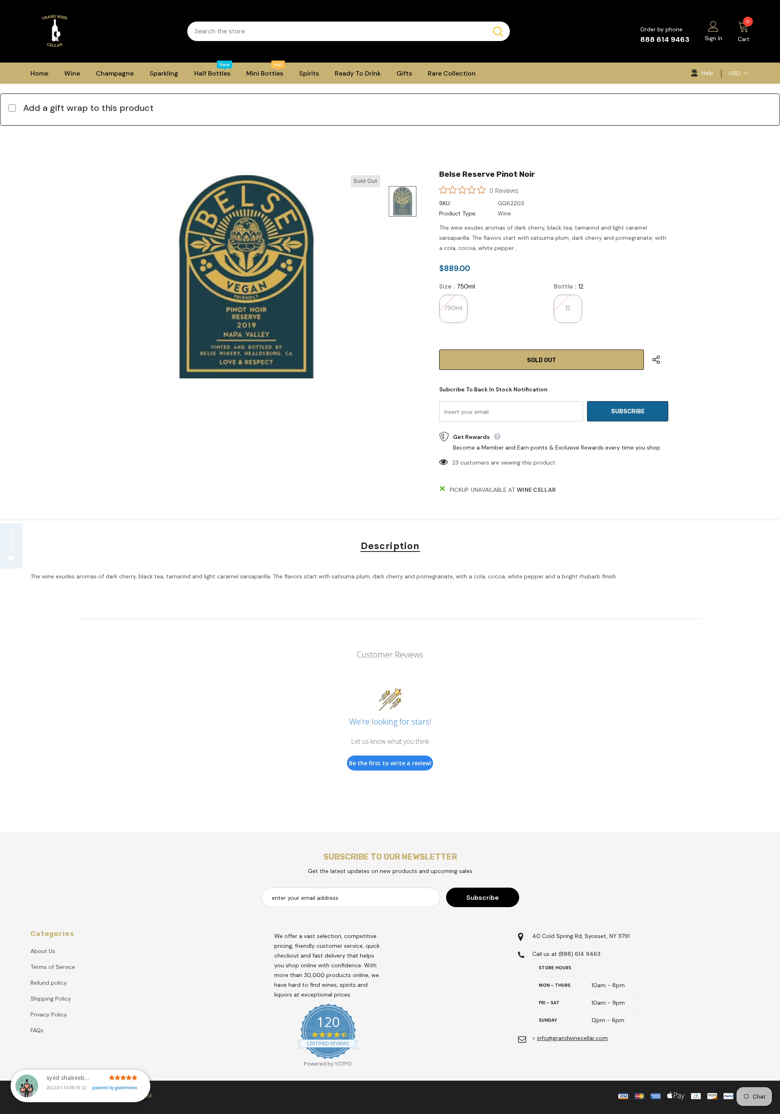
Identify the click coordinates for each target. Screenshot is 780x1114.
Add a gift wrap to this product (88, 108)
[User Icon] (713, 26)
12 (567, 308)
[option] (246, 276)
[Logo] (102, 31)
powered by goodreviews (114, 1087)
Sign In (713, 38)
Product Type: (458, 213)
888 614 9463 (664, 39)
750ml (453, 308)
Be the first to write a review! (390, 763)
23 (455, 462)
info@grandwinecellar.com (572, 1038)
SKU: (445, 203)
